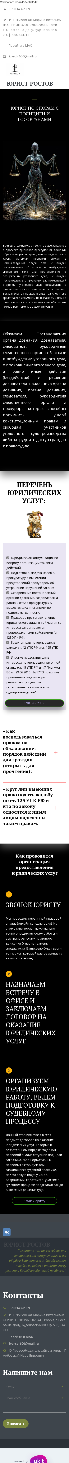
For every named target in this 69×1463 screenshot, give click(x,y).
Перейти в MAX (20, 45)
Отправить (16, 1423)
